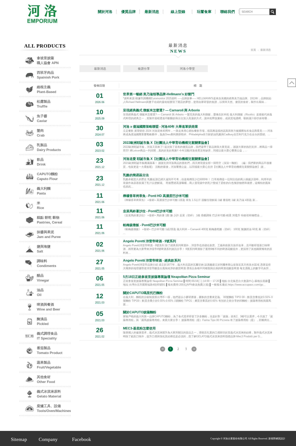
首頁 (253, 49)
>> (194, 348)
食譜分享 (144, 68)
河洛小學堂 (187, 68)
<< (162, 348)
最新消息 (100, 68)
